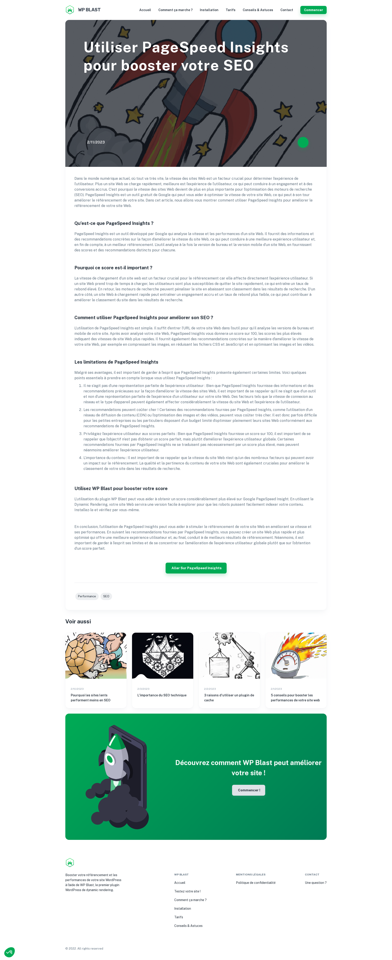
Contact (286, 10)
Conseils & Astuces (258, 10)
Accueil (145, 10)
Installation (209, 10)
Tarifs (230, 10)
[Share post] (303, 142)
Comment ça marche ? (175, 10)
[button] (9, 952)
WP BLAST (89, 9)
